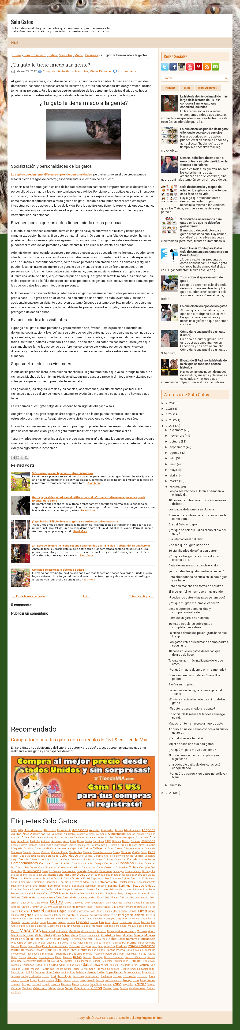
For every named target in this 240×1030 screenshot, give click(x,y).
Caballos (28, 848)
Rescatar (136, 961)
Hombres (83, 911)
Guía (55, 906)
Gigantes (117, 902)
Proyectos (99, 953)
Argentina (142, 837)
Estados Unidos (144, 885)
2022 (169, 426)
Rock (152, 961)
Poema (120, 950)
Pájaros (97, 942)
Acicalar (94, 830)
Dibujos (82, 874)
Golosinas (129, 902)
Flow (145, 889)
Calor (110, 848)
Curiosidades (32, 871)
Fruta (113, 893)
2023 (14, 830)
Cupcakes (16, 871)
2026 (169, 403)
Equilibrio (16, 885)
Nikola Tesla (101, 939)
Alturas (131, 834)
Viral (116, 988)
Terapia (117, 976)
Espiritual (125, 885)
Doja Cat (48, 878)
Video (69, 988)
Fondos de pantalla (22, 893)
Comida (132, 859)
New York (87, 939)
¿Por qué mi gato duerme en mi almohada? (197, 669)
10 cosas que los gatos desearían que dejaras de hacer (194, 652)
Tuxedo (46, 984)
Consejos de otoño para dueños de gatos (58, 569)
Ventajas (140, 984)
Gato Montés (112, 897)
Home (16, 55)
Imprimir (38, 915)
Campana (16, 852)
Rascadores (46, 957)
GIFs (108, 902)
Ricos (146, 961)
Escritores (54, 885)
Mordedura (108, 935)
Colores (108, 859)
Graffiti (140, 902)
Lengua (51, 922)
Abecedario (50, 830)
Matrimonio (62, 931)
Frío (107, 893)
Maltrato (97, 925)
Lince (115, 922)
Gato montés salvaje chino (134, 897)
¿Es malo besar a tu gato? (186, 738)
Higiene (24, 911)
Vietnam (107, 988)
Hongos (107, 911)
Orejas (41, 942)
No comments (127, 71)
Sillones (125, 969)
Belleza (135, 841)
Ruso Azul (58, 965)
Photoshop (48, 950)
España (112, 885)
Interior (150, 915)
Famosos (102, 889)
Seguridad (47, 969)
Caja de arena (59, 848)
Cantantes (75, 852)
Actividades (107, 830)
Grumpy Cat (36, 906)
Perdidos (121, 946)
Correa (33, 867)
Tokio (83, 980)
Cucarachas (88, 867)
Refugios (57, 961)
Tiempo (15, 980)
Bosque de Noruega (88, 845)
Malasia (85, 925)
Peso (38, 950)
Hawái (89, 906)
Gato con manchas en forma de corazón (196, 586)
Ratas (58, 957)
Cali (80, 848)
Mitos (66, 935)
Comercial (120, 859)
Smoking (135, 969)
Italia (65, 918)
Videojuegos (82, 988)
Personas (91, 55)
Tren (136, 980)
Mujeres (149, 935)
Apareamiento (95, 837)
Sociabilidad (17, 972)
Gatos (53, 55)
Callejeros (99, 848)
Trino (143, 980)
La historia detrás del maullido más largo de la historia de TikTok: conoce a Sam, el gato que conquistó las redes (204, 102)
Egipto (126, 878)
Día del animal (19, 874)
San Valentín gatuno (182, 684)
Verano (151, 984)
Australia (35, 841)
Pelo (94, 946)
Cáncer (36, 852)
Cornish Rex (22, 867)
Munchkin (16, 939)
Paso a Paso (34, 946)
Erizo (26, 885)
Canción (45, 852)
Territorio (142, 976)
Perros (132, 946)
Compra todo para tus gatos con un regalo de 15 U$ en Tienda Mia (79, 740)
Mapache (150, 925)
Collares (75, 859)
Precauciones (18, 953)
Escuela (66, 885)
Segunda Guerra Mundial (25, 969)
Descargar (118, 871)
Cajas (73, 848)
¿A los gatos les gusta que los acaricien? (196, 571)
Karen (131, 918)
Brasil (104, 845)
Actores (119, 830)
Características (102, 852)
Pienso (65, 950)
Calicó (88, 848)
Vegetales (128, 984)
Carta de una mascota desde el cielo (193, 565)
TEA (53, 976)
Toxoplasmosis (113, 980)
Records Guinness (135, 957)
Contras (139, 863)
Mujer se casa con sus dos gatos (191, 744)
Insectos (83, 915)
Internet (15, 918)
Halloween (78, 906)
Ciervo (33, 859)
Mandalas (109, 925)
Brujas (124, 845)
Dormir (58, 878)
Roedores (16, 965)
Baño (88, 841)
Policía (130, 950)
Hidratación (140, 906)
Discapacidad (126, 874)
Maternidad (48, 931)
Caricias (126, 852)
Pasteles (47, 946)
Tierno (33, 980)
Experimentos (78, 889)
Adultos (16, 834)
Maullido (74, 931)
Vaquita (107, 984)
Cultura (133, 867)
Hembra (128, 906)
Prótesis (87, 953)
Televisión (78, 976)
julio (172, 458)
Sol (32, 972)
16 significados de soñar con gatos (193, 550)
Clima (48, 859)
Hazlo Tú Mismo (112, 906)
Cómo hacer (147, 859)
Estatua (26, 889)
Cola (66, 859)
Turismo (15, 984)
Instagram (95, 915)
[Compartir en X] (22, 457)
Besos (14, 845)
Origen (50, 942)
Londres (145, 922)
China (130, 855)
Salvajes (98, 965)
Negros (68, 939)
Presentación (34, 953)
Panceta (106, 942)
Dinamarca (104, 874)
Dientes (92, 874)
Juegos (110, 918)
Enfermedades (79, 882)
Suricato (15, 976)
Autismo (45, 841)
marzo (174, 481)
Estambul (16, 889)
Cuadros (75, 867)
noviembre (177, 435)
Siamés (101, 969)
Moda (74, 935)
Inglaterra (72, 915)
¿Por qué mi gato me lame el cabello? (194, 603)
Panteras (116, 942)
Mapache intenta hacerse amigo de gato (196, 723)
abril (173, 475)
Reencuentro (29, 961)
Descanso (105, 871)
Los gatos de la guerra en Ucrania (191, 509)
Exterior (91, 889)
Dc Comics (55, 871)
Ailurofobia (70, 834)
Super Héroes (114, 972)
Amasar (141, 834)
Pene (113, 946)
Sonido (64, 972)
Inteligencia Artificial (132, 915)
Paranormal (129, 942)
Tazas (45, 976)
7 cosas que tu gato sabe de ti (189, 545)
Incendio (48, 915)
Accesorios (80, 830)
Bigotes (23, 845)
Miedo (79, 55)
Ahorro (58, 834)
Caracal (87, 852)
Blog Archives (207, 87)
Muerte (138, 935)
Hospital (132, 911)
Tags (187, 87)
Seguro (59, 969)
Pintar (73, 950)
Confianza (110, 863)
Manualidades (136, 925)
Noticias (144, 939)
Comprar (45, 863)
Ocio (152, 939)
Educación (115, 878)
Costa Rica (44, 867)
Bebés (126, 841)
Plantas (110, 950)
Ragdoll (32, 957)
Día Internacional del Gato (59, 874)
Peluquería (104, 946)
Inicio (14, 42)
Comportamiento (34, 55)
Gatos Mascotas (73, 902)
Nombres (131, 939)
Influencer (59, 915)
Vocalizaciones (137, 988)
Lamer (26, 922)
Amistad (15, 837)
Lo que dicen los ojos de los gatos (203, 306)
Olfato (28, 942)
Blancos (32, 845)
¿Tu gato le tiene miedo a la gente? (50, 64)
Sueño (91, 972)
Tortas (100, 980)
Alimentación (117, 834)
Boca (41, 845)
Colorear (97, 859)
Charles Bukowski (114, 855)
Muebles (128, 935)
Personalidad (146, 946)
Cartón (14, 855)
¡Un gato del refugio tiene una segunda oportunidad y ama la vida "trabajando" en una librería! (91, 545)
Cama (118, 848)
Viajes (60, 988)
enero (173, 785)
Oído (13, 942)
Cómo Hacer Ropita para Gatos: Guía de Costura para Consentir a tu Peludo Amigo (204, 251)
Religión (96, 961)
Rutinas (70, 965)
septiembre (177, 447)
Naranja (39, 939)
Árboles (109, 837)
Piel (59, 950)
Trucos (150, 980)
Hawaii (98, 906)
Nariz (48, 939)
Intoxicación (26, 918)
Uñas (75, 984)
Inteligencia (110, 915)
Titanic (67, 980)
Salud (87, 965)
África (25, 834)
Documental (35, 878)
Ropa (38, 965)
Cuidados (122, 867)
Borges (72, 845)
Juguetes (122, 918)
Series (76, 969)
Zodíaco (150, 988)
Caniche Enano (59, 852)
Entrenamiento (107, 882)
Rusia (46, 965)
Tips (58, 980)
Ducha (67, 878)
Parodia (15, 946)
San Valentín (112, 965)
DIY (26, 878)
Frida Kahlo (97, 893)
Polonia (139, 950)
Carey (116, 852)
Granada (150, 902)
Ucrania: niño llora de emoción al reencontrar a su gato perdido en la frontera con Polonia (204, 161)
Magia (59, 925)
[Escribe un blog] (17, 457)
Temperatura (92, 976)
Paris (152, 942)
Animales (36, 837)
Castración (44, 855)
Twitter (55, 984)
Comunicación (61, 863)
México (151, 931)
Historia (35, 911)
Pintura (82, 950)
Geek (87, 902)
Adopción (148, 830)
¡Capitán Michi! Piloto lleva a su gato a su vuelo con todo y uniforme (75, 521)
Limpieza (104, 922)
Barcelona (98, 841)
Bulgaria (150, 845)
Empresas (51, 882)
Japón (73, 918)
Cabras (39, 848)
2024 (20, 830)
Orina (58, 942)
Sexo (92, 969)
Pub (121, 953)
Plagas (101, 950)
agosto (175, 452)
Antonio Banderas (74, 837)
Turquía (26, 984)
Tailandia (35, 976)
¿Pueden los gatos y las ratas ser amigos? (197, 597)
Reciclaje (98, 957)
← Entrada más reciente (28, 596)
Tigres (41, 980)
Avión (73, 841)
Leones (62, 922)
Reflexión (43, 961)
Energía (63, 882)
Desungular (148, 871)
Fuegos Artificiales (135, 893)
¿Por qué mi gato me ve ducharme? (192, 749)
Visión (124, 988)
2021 (169, 793)
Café (46, 848)
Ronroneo (28, 965)
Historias (48, 911)
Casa (22, 855)
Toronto (91, 980)
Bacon (80, 841)
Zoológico (16, 992)
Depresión (92, 871)
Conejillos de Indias (82, 863)
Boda (49, 845)
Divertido (17, 878)
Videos (96, 988)
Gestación (97, 902)
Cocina (57, 859)
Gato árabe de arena (43, 897)
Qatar (14, 957)
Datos (45, 871)
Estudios (55, 889)
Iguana (15, 915)
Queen (22, 957)
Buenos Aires (136, 845)
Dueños (77, 878)
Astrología (23, 841)
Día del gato (35, 874)
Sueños (101, 972)
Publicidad (131, 953)
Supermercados (132, 972)
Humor (142, 911)
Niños (112, 939)
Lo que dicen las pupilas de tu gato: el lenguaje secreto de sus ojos (204, 130)
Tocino (75, 980)
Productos (75, 953)
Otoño (65, 942)
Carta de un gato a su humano (189, 618)
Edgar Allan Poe (100, 878)
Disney (151, 874)
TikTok (50, 980)
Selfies (67, 969)
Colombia (86, 859)
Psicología (111, 953)
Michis (39, 935)
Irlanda (57, 918)
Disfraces (141, 874)
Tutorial (36, 984)
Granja (25, 906)
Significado (113, 969)
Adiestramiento (132, 830)
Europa (66, 889)
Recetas (87, 957)
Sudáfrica (81, 972)
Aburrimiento (64, 830)
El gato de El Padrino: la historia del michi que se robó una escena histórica (203, 364)
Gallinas (16, 897)
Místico (57, 935)
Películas (74, 946)
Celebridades (69, 855)
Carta (151, 852)
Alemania (101, 834)
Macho (51, 925)
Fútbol (151, 893)
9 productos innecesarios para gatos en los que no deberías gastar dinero (201, 222)
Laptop (34, 922)
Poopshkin (149, 950)
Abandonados (33, 830)
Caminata (149, 848)
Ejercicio (136, 878)
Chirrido (139, 855)
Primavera (47, 953)
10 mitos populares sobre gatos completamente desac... (190, 625)
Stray (72, 972)
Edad (86, 878)
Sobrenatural (148, 969)
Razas (77, 957)
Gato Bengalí (64, 897)
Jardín (81, 918)
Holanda (71, 911)
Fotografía (40, 893)
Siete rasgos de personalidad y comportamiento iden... (190, 610)
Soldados (40, 972)
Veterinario (40, 988)
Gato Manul (97, 897)
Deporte (81, 871)
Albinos (90, 834)
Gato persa (27, 902)
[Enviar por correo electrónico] (13, 457)
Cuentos (109, 867)
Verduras (16, 988)
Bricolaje (114, 845)
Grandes (16, 906)
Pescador (29, 950)
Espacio (102, 885)
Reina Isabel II (82, 961)
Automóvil (56, 841)
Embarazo (24, 882)
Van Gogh (96, 984)
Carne (144, 852)
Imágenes (26, 915)
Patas (57, 946)
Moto (118, 935)
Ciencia (23, 859)
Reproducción (121, 961)
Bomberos (60, 845)
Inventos (38, 918)
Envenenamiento (146, 882)
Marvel (15, 931)
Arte (152, 837)
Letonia (71, 922)
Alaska (81, 834)
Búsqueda (16, 848)
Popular (170, 87)
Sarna (134, 965)
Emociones (38, 882)
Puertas (142, 953)
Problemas (61, 953)
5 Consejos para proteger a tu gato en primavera (62, 473)
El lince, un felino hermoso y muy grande (196, 591)
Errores (43, 885)
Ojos (20, 942)
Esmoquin (90, 885)
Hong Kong (96, 911)
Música (28, 939)
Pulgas (151, 953)
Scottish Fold (147, 965)
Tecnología (64, 976)
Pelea (64, 946)
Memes (101, 931)
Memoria (112, 931)
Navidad (57, 939)
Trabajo (127, 980)
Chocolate (150, 855)
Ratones (67, 957)
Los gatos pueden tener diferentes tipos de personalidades (51, 174)
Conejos (99, 863)
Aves (66, 841)
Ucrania (66, 984)
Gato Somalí (42, 902)
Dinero (114, 874)
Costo (54, 867)
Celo (81, 855)
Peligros (86, 946)
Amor (25, 837)
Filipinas (137, 889)
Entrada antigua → (141, 596)
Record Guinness (114, 957)
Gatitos (26, 897)
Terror (152, 976)
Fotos (53, 893)
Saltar (78, 965)
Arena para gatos (125, 837)
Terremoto (129, 976)
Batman (116, 841)
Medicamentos (89, 931)
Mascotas (65, 55)
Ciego (14, 859)
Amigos (151, 834)
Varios (117, 984)
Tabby (24, 976)
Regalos (68, 961)
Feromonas (125, 889)
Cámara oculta (133, 848)
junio (173, 464)
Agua (50, 834)
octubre (175, 441)
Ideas (151, 911)
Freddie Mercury (80, 893)
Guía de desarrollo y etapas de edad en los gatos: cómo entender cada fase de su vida (203, 190)
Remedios (107, 961)
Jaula (101, 918)
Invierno (48, 918)
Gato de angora (81, 897)
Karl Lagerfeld (144, 918)
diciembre (176, 430)
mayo (173, 470)
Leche (43, 922)
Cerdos (88, 855)
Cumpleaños (147, 867)
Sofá (28, 972)
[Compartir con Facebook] (26, 457)
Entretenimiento (127, 882)
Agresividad (37, 834)
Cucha (99, 867)
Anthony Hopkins (54, 837)
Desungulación (133, 871)
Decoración (69, 871)
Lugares (41, 925)
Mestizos (142, 931)
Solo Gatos (22, 21)
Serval (84, 969)
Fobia (152, 889)
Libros (94, 922)
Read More (94, 483)
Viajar (52, 988)
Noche (121, 939)
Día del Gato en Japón (184, 524)
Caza (55, 855)
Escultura (78, 885)
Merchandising (126, 931)
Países (72, 942)
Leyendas (82, 922)
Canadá (27, 852)
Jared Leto (92, 918)
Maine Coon (72, 925)
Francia (63, 893)
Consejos (126, 863)
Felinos (113, 889)
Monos (82, 935)
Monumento (93, 935)
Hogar (61, 911)
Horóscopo (120, 911)
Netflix (77, 939)
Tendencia (106, 976)
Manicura (121, 925)
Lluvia (136, 922)
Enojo (93, 882)
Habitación (65, 906)
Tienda (24, 980)
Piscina (92, 950)
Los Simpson (28, 925)
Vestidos (27, 988)
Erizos (33, 885)
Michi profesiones (22, 935)
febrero (175, 487)
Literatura (126, 922)
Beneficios (148, 841)
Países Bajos (84, 942)
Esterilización (40, 889)
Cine (41, 859)
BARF (108, 841)
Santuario (125, 965)
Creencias (63, 867)
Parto (23, 946)
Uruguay (84, 984)
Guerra (48, 906)
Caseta (31, 855)
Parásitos (143, 942)
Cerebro (98, 855)
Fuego (121, 893)
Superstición (148, 972)
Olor (35, 942)
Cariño (135, 852)
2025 (169, 408)
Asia (13, 841)
